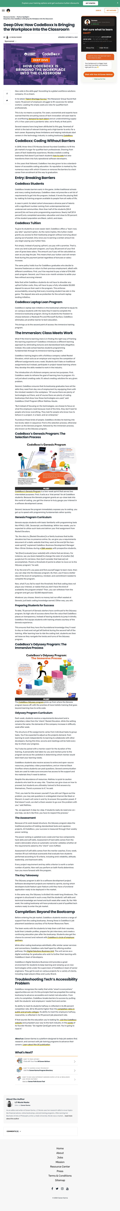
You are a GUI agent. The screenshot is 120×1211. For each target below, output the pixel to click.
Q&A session (46, 548)
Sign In (98, 10)
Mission (60, 1162)
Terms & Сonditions (60, 1175)
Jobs (60, 1157)
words (70, 1023)
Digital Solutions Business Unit (40, 951)
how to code (58, 155)
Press (60, 1171)
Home (60, 1148)
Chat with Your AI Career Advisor (99, 74)
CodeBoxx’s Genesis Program (28, 491)
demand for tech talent (39, 119)
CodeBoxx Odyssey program (31, 702)
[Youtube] (67, 1189)
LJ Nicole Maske (15, 37)
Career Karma (25, 1105)
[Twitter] (57, 1189)
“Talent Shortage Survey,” (36, 99)
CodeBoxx (68, 135)
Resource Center (60, 1166)
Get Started (90, 3)
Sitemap (60, 1180)
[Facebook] (52, 1189)
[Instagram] (62, 1189)
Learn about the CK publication (36, 1044)
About (60, 1153)
